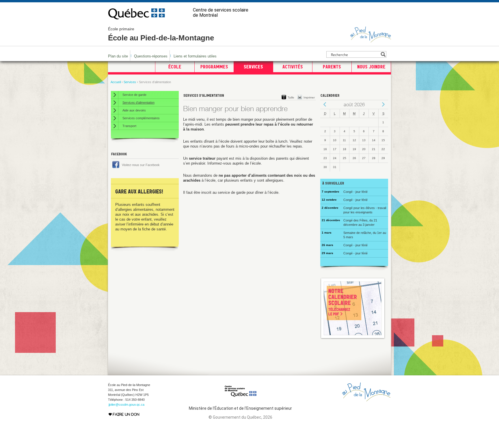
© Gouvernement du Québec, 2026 (240, 417)
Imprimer (309, 97)
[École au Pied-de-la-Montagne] (370, 40)
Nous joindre (371, 67)
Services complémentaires (141, 118)
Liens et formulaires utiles (195, 56)
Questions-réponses (150, 56)
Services (253, 67)
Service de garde (134, 94)
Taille (291, 97)
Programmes (214, 67)
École (174, 67)
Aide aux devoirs (134, 110)
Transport (129, 126)
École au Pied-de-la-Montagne (161, 34)
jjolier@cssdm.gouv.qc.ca (126, 404)
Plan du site (118, 56)
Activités (292, 67)
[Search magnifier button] (383, 54)
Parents (332, 67)
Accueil (116, 82)
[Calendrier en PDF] (353, 338)
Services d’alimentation (138, 102)
